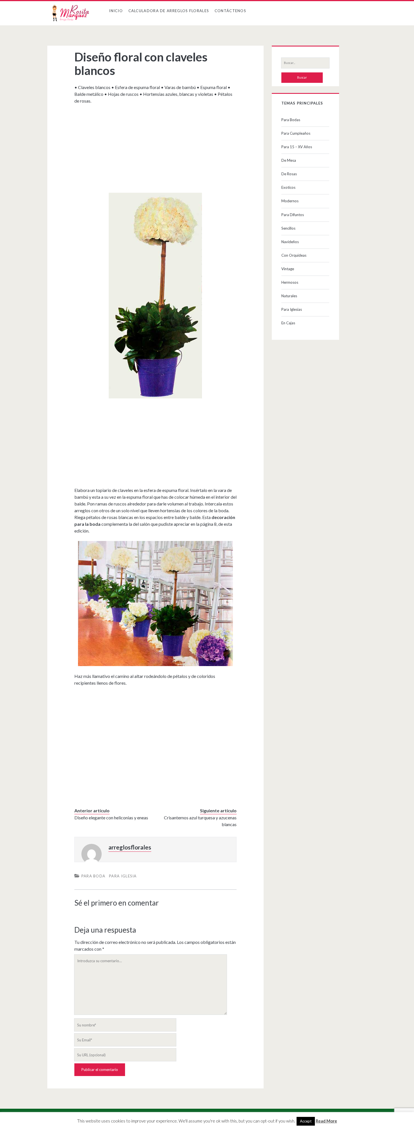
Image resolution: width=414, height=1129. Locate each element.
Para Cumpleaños (295, 133)
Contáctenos (230, 10)
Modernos (290, 201)
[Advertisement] (155, 146)
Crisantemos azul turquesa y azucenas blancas (200, 821)
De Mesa (288, 160)
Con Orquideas (293, 255)
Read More (326, 1120)
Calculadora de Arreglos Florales (168, 10)
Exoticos (288, 187)
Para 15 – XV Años (296, 147)
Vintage (287, 269)
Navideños (290, 241)
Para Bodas (290, 119)
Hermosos (289, 282)
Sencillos (288, 228)
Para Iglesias (291, 309)
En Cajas (288, 323)
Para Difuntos (292, 214)
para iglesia (123, 876)
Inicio (116, 10)
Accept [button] (305, 1121)
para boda (93, 876)
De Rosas (289, 174)
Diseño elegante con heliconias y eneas (111, 817)
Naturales (289, 296)
